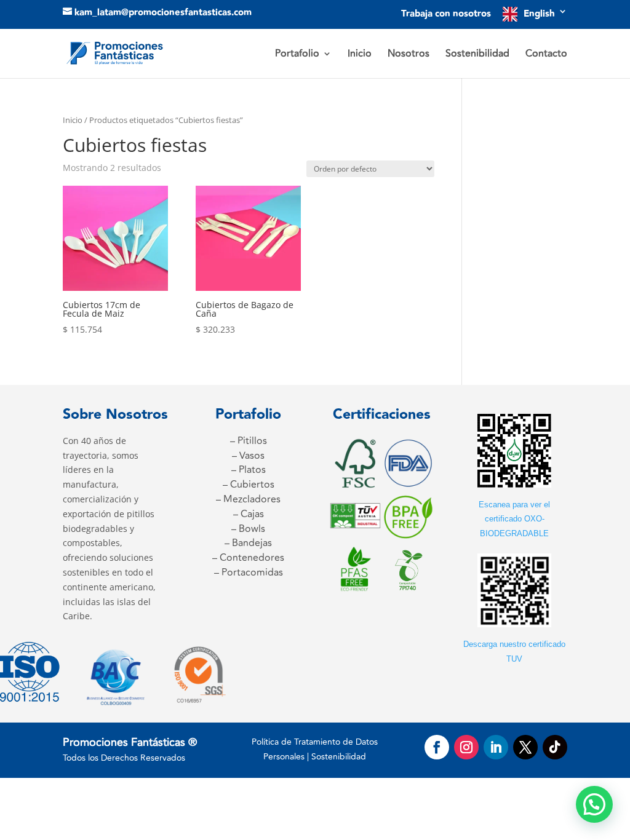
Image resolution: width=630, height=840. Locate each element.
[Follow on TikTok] (555, 747)
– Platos (248, 469)
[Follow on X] (525, 747)
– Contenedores (248, 557)
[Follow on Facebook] (437, 747)
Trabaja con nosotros (446, 15)
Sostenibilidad (477, 55)
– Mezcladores (248, 499)
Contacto (546, 55)
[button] (594, 804)
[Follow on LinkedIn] (496, 747)
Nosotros (408, 55)
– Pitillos (248, 441)
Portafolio (297, 55)
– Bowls (248, 528)
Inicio (360, 55)
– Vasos (248, 455)
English (539, 14)
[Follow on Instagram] (466, 747)
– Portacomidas (248, 572)
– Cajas (248, 514)
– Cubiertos (248, 484)
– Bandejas (248, 543)
